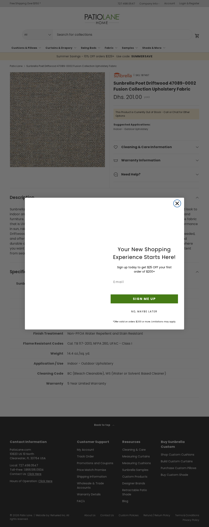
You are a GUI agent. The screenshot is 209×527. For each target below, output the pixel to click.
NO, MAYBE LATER (144, 311)
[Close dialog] (177, 203)
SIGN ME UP (144, 298)
